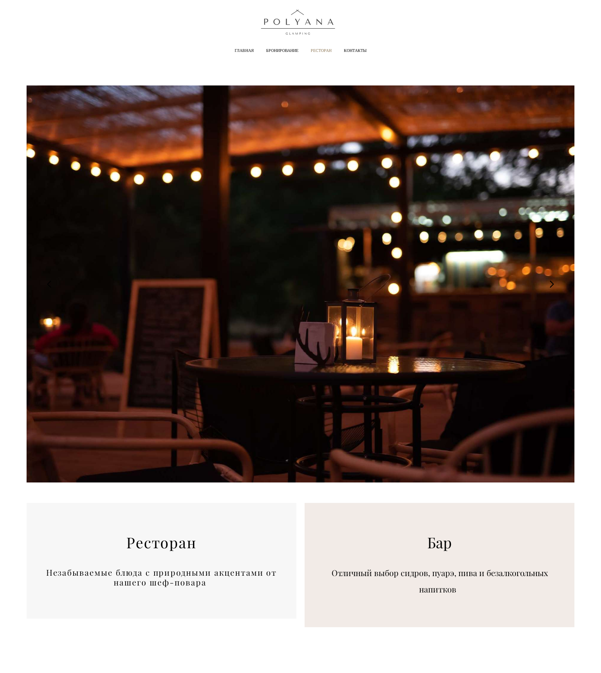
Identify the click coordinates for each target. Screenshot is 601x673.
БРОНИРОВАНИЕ (282, 50)
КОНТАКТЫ (355, 50)
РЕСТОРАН (321, 50)
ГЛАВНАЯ (244, 50)
